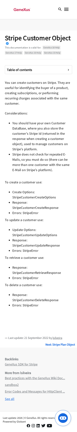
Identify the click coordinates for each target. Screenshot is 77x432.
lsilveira (57, 338)
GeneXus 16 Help (33, 52)
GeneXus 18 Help (51, 47)
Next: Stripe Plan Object (60, 344)
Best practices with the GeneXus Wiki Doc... (35, 378)
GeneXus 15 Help (52, 52)
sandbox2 (12, 385)
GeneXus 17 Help (14, 52)
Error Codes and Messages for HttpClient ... (35, 391)
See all (9, 399)
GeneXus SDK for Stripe (21, 364)
